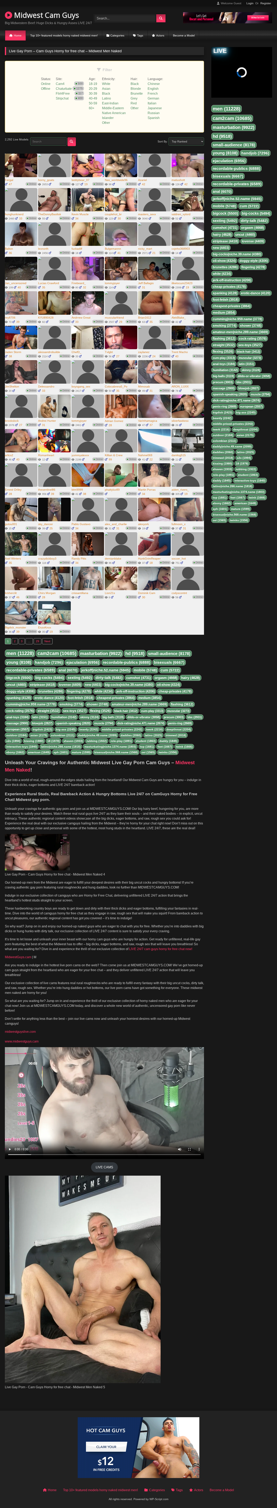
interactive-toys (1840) (21, 746)
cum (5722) (170, 670)
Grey (134, 98)
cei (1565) (148, 752)
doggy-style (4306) (20, 691)
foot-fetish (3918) (80, 698)
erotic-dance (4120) (49, 698)
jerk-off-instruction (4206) (135, 691)
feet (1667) (165, 746)
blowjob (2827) (42, 723)
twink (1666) (184, 746)
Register (265, 3)
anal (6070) (68, 670)
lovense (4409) (70, 684)
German (153, 98)
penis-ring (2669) (180, 723)
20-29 (93, 88)
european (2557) (17, 729)
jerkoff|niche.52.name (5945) (105, 670)
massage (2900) (17, 723)
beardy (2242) (88, 729)
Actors (160, 35)
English (153, 88)
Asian (106, 88)
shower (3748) (97, 704)
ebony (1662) (15, 752)
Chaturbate (64, 88)
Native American (114, 113)
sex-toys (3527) (74, 711)
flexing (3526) (100, 711)
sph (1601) (61, 752)
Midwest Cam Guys (45, 15)
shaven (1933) (73, 741)
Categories (117, 35)
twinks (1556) (168, 752)
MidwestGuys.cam (18, 957)
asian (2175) (38, 735)
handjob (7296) (49, 662)
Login (249, 3)
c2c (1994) (13, 741)
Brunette (137, 93)
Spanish (154, 118)
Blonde (136, 88)
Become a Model (184, 35)
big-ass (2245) (66, 729)
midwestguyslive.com (20, 1031)
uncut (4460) (16, 685)
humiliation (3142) (63, 717)
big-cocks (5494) (49, 678)
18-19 (93, 84)
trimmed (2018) (176, 735)
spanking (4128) (18, 698)
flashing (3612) (182, 704)
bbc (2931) (194, 717)
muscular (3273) (178, 711)
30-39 (93, 93)
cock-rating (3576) (20, 711)
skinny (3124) (89, 717)
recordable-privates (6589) (30, 670)
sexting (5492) (80, 678)
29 (37, 641)
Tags (140, 35)
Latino (106, 98)
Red (134, 103)
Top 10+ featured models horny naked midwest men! (64, 35)
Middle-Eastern (113, 108)
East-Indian (110, 103)
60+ (91, 108)
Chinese (154, 84)
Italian (152, 103)
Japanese (155, 108)
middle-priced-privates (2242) (122, 729)
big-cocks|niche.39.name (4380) (129, 684)
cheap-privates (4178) (175, 691)
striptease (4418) (42, 684)
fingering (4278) (79, 691)
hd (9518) (134, 653)
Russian (154, 113)
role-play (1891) (121, 741)
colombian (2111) (62, 735)
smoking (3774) (71, 704)
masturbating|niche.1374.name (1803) (110, 746)
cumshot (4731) (138, 678)
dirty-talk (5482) (109, 678)
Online (45, 84)
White (106, 84)
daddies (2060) (131, 735)
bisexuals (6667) (169, 662)
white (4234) (103, 691)
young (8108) (18, 662)
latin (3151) (40, 717)
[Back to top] (264, 1496)
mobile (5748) (145, 670)
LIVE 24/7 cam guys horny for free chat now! (160, 949)
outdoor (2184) (16, 735)
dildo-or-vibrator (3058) (143, 717)
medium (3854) (149, 698)
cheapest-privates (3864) (116, 698)
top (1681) (147, 746)
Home (17, 35)
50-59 (93, 103)
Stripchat (62, 98)
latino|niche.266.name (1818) (61, 746)
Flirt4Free (63, 93)
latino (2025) (153, 735)
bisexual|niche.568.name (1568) (116, 752)
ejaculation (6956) (82, 662)
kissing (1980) (34, 741)
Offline (45, 88)
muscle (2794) (104, 723)
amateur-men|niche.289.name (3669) (139, 704)
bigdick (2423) (42, 729)
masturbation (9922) (101, 653)
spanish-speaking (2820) (73, 723)
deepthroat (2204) (178, 729)
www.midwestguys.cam (22, 1041)
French (153, 93)
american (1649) (39, 752)
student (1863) (146, 741)
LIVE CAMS (104, 1167)
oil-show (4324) (168, 684)
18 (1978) (53, 741)
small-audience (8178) (169, 653)
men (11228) (20, 653)
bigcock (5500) (19, 678)
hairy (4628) (190, 678)
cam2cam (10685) (57, 653)
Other (106, 122)
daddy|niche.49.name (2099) (97, 735)
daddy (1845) (168, 741)
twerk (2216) (154, 729)
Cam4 (60, 84)
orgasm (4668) (166, 678)
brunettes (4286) (50, 691)
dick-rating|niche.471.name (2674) (140, 723)
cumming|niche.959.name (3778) (31, 704)
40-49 (93, 98)
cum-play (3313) (152, 711)
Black (106, 93)
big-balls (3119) (113, 717)
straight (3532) (48, 711)
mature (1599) (81, 752)
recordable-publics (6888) (126, 662)
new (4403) (93, 684)
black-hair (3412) (125, 711)
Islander (108, 118)
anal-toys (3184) (17, 717)
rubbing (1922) (97, 741)
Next (47, 641)
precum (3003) (174, 717)
